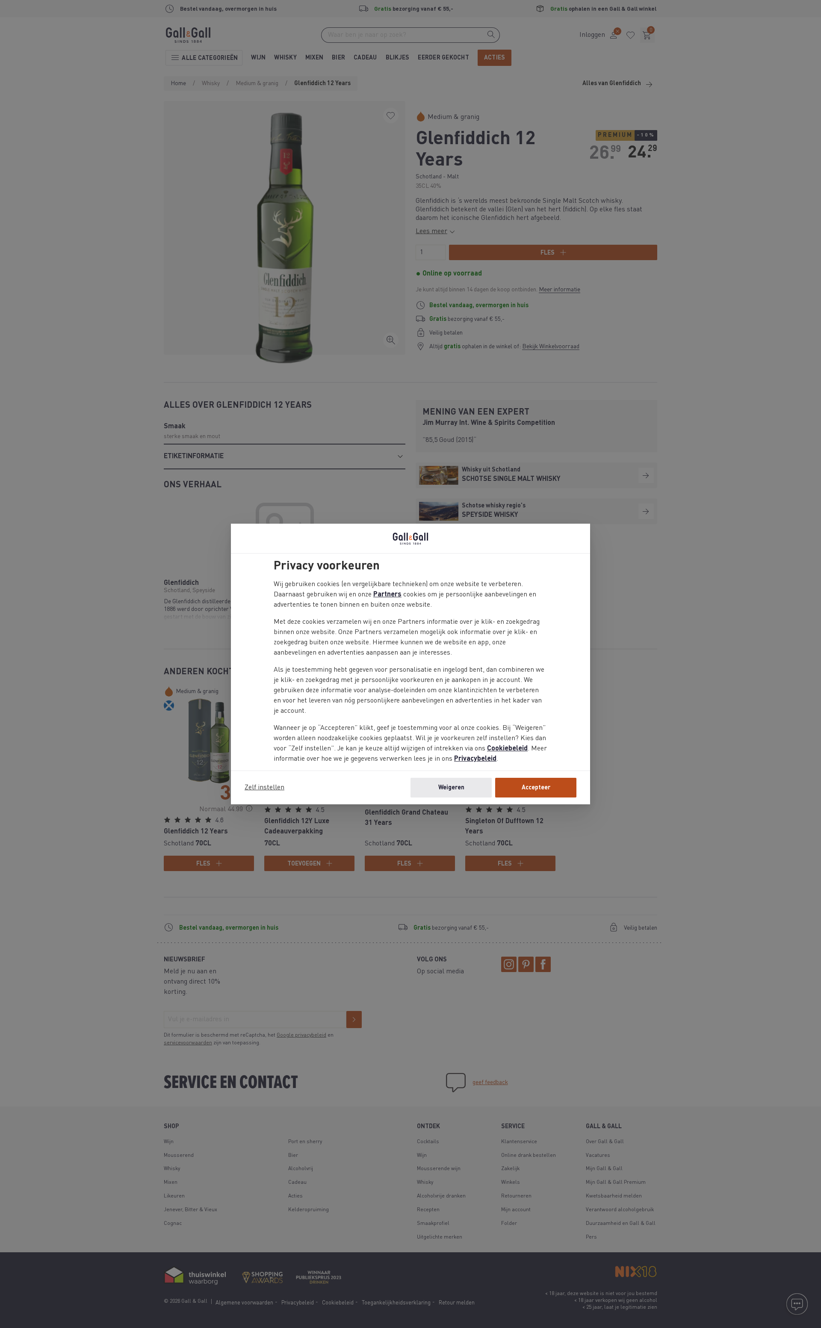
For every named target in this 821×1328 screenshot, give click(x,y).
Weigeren (451, 788)
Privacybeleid (475, 759)
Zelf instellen (264, 787)
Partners (387, 594)
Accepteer (536, 788)
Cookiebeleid (507, 748)
